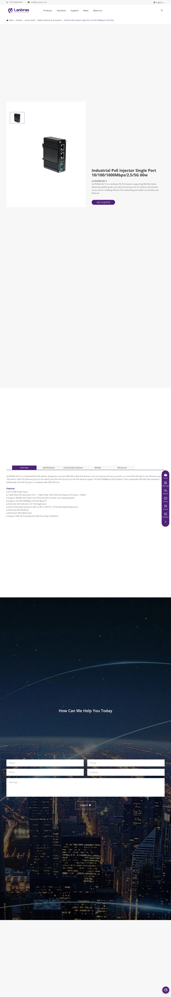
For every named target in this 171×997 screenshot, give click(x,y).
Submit (85, 805)
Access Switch (30, 20)
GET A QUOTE (103, 202)
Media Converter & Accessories (50, 20)
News (86, 10)
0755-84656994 (14, 2)
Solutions (61, 10)
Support (74, 10)
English (159, 2)
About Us (97, 10)
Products (47, 10)
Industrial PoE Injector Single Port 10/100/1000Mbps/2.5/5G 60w (89, 20)
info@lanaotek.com (37, 2)
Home (11, 20)
